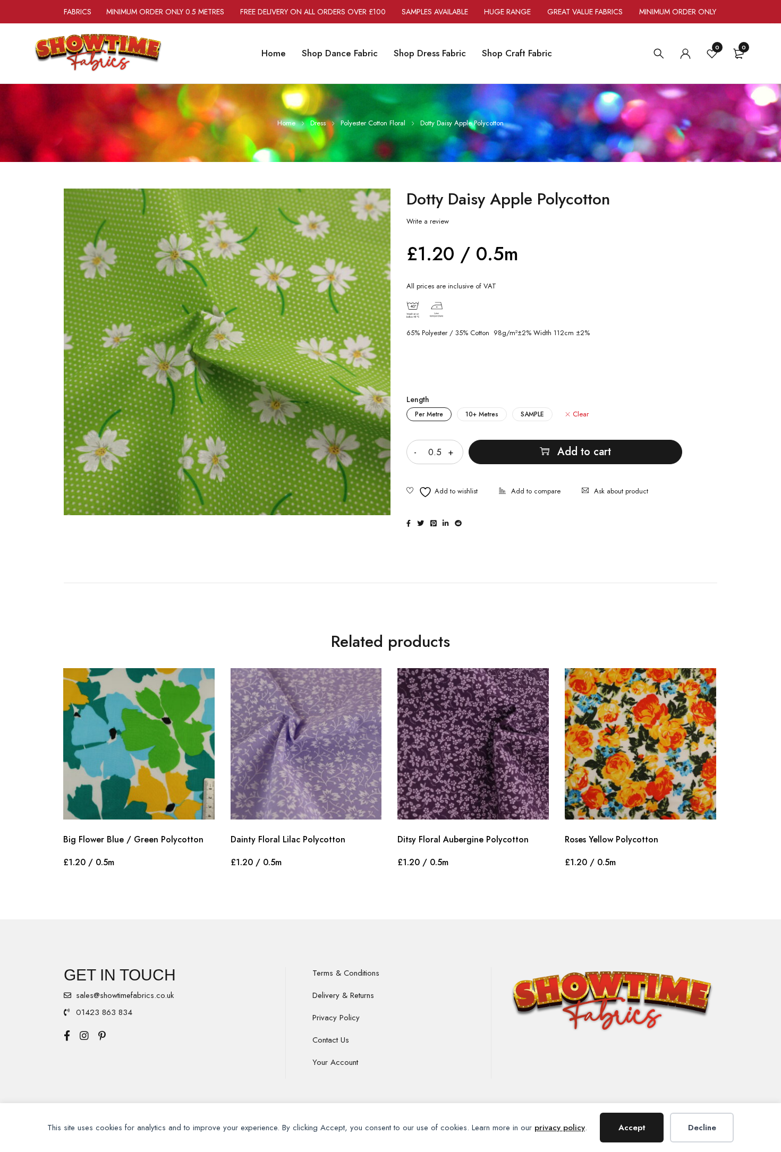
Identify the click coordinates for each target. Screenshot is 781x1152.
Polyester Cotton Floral (373, 123)
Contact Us (330, 1040)
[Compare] (530, 492)
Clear (581, 414)
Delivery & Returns (343, 995)
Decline (702, 1127)
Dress (318, 123)
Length (417, 399)
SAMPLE (532, 414)
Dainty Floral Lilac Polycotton (288, 839)
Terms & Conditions (345, 973)
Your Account (335, 1062)
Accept (632, 1127)
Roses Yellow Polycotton (611, 839)
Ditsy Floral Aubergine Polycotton (463, 839)
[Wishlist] (442, 492)
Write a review (427, 221)
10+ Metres (481, 414)
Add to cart (584, 451)
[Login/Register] (685, 54)
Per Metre (429, 414)
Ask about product (621, 491)
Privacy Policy (336, 1017)
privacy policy (559, 1127)
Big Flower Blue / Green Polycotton (133, 839)
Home (286, 123)
